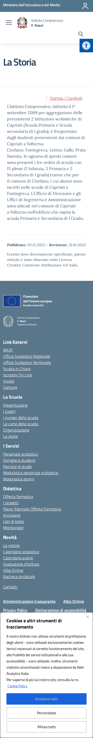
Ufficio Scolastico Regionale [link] (26, 356)
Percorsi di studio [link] (17, 466)
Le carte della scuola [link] (20, 424)
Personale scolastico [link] (20, 454)
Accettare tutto (46, 699)
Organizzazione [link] (16, 430)
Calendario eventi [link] (18, 558)
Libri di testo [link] (13, 521)
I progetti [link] (11, 503)
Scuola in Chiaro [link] (16, 369)
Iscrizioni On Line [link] (17, 375)
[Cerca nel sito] (81, 34)
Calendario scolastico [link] (21, 552)
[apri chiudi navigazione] (9, 23)
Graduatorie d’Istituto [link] (21, 564)
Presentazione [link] (15, 405)
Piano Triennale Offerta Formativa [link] (32, 509)
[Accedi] (85, 6)
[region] (46, 675)
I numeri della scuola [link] (20, 417)
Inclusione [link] (11, 515)
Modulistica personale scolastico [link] (30, 473)
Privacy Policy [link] (15, 610)
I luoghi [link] (9, 411)
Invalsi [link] (8, 381)
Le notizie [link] (11, 545)
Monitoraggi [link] (13, 527)
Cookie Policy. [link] (17, 686)
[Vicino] (87, 616)
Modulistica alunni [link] (18, 479)
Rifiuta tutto (46, 726)
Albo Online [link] (13, 570)
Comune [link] (10, 387)
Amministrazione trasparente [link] (29, 601)
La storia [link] (10, 436)
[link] (86, 45)
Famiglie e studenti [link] (19, 460)
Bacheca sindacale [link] (19, 576)
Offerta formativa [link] (18, 496)
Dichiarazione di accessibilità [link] (60, 610)
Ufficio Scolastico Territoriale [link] (27, 362)
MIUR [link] (8, 350)
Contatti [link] (10, 587)
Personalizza (46, 712)
